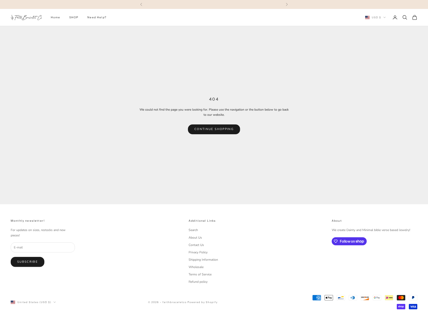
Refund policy (198, 282)
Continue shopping (214, 129)
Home (55, 17)
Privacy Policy (198, 252)
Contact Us (196, 245)
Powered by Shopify (202, 302)
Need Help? (97, 17)
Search (193, 230)
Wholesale (196, 267)
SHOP (74, 17)
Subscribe (27, 262)
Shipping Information (203, 260)
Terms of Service (200, 274)
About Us (195, 237)
